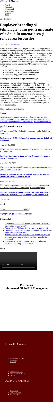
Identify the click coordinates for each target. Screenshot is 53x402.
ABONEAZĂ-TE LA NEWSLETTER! (16, 214)
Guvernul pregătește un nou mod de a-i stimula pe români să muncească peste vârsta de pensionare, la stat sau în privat (25, 193)
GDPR (12, 375)
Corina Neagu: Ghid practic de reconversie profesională (26, 228)
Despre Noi (14, 391)
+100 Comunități (16, 393)
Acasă (7, 5)
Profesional (9, 9)
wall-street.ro (19, 109)
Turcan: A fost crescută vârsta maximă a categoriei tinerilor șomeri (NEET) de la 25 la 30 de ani (24, 175)
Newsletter (14, 360)
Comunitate (9, 7)
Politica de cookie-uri (17, 373)
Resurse (8, 13)
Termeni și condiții (16, 372)
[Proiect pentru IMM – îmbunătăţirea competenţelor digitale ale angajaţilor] (26, 133)
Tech (7, 15)
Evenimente (9, 11)
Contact (13, 362)
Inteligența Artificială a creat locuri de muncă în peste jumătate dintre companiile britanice (25, 242)
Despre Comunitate (17, 358)
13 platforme (14, 394)
